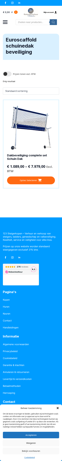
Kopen (6, 299)
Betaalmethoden (12, 385)
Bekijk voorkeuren (31, 450)
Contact (7, 320)
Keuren (6, 313)
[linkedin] (19, 2)
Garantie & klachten (13, 365)
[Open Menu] (5, 22)
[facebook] (5, 2)
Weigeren (31, 442)
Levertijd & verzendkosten (17, 379)
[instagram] (12, 2)
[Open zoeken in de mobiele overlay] (36, 22)
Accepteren (31, 435)
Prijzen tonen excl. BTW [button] (24, 74)
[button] (57, 408)
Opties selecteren (28, 180)
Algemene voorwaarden (16, 344)
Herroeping (9, 392)
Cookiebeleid (29, 457)
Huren (6, 306)
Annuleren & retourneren (16, 372)
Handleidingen (10, 327)
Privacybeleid (10, 351)
